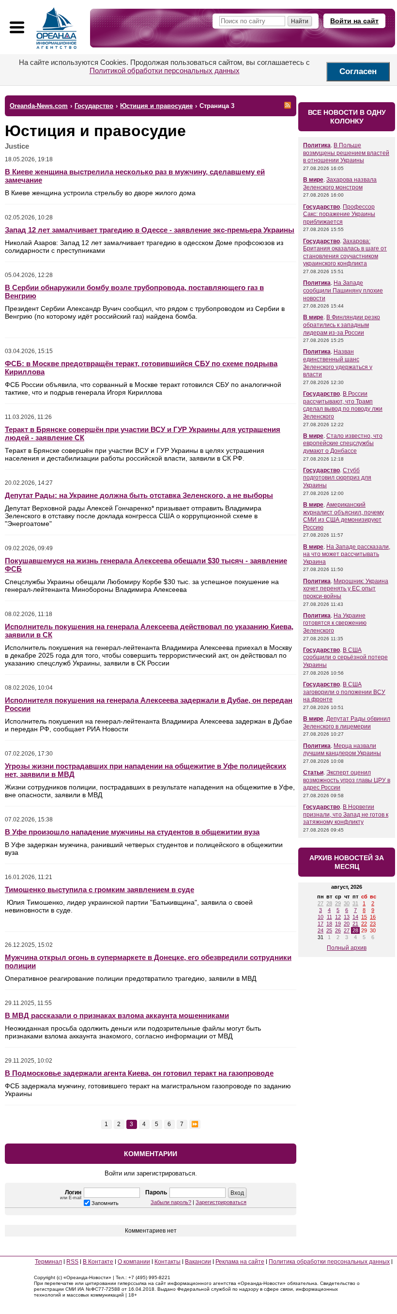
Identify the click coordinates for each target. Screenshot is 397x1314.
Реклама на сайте (239, 1261)
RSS (72, 1261)
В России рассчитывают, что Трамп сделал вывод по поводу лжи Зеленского (342, 405)
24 (320, 930)
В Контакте (98, 1261)
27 (320, 903)
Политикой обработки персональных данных (165, 70)
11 (329, 917)
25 (329, 930)
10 (320, 917)
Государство (321, 206)
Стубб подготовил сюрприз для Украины (337, 478)
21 (355, 924)
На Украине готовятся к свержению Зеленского (334, 623)
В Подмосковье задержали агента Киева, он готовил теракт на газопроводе (139, 1073)
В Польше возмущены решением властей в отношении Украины (346, 153)
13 (347, 917)
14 (355, 917)
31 (355, 903)
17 (320, 924)
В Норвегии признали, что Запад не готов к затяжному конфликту (345, 814)
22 (364, 924)
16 (373, 917)
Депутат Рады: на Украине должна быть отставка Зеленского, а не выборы (139, 495)
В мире (313, 179)
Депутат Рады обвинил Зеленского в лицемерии (346, 722)
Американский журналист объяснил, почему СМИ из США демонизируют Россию (343, 516)
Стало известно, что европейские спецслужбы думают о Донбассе (342, 443)
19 (338, 924)
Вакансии (198, 1261)
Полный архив (346, 947)
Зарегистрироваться (221, 1202)
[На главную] (56, 28)
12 (338, 917)
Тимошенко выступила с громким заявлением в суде (99, 889)
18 (329, 924)
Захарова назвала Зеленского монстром (340, 183)
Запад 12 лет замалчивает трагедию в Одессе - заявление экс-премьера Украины (149, 230)
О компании (134, 1261)
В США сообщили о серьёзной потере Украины (345, 657)
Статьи (313, 772)
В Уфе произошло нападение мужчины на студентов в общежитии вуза (132, 832)
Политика (317, 145)
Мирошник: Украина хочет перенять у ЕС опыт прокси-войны (345, 589)
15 (364, 917)
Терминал (48, 1261)
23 (373, 924)
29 (338, 903)
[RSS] (287, 105)
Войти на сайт (354, 21)
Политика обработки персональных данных (329, 1261)
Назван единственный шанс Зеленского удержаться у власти (337, 363)
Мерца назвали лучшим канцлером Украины (342, 749)
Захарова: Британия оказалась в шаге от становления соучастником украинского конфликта (345, 252)
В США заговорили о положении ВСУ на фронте (344, 692)
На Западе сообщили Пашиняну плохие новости (343, 290)
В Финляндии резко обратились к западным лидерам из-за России (341, 325)
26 (338, 930)
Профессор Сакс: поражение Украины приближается (339, 214)
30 (347, 903)
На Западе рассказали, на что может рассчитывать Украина (346, 554)
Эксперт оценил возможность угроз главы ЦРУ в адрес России (346, 780)
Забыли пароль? (171, 1202)
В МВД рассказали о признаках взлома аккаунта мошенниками (117, 1015)
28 (329, 903)
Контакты (167, 1261)
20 (347, 924)
